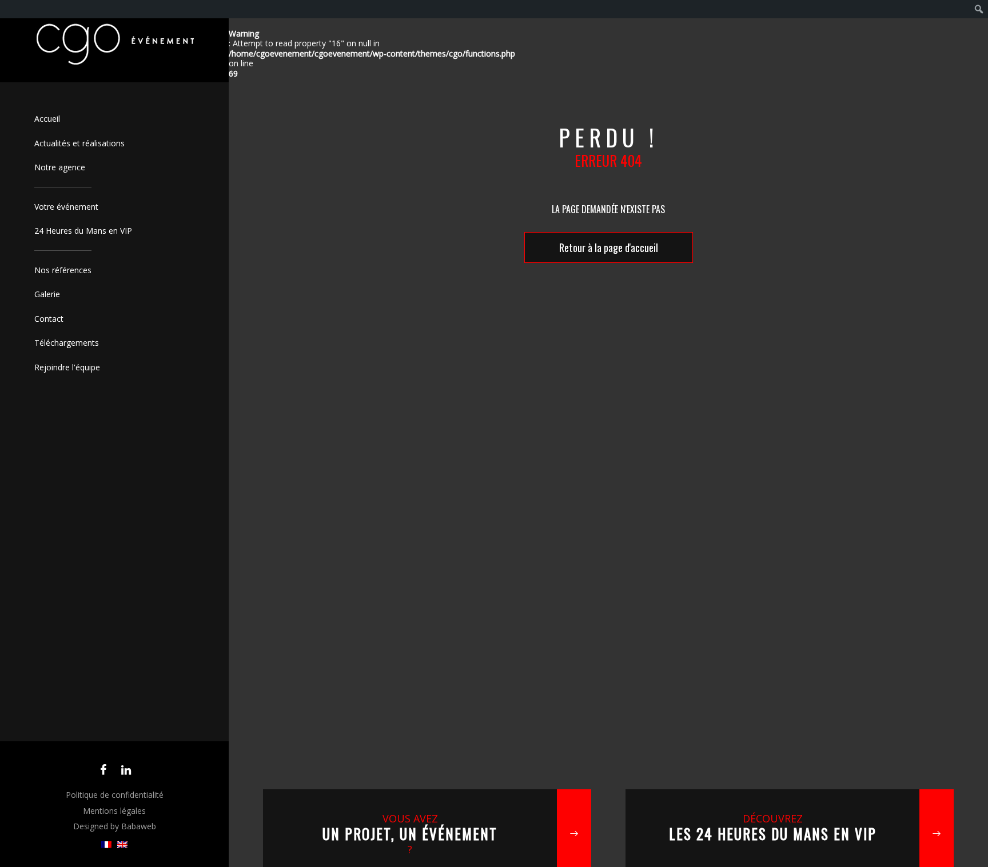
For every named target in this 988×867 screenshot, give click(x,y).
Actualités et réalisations (79, 143)
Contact (48, 318)
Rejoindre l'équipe (67, 367)
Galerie (47, 294)
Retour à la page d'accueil (608, 247)
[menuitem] (106, 845)
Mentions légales (114, 810)
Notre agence (59, 167)
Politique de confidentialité (115, 794)
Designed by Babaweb (114, 826)
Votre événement (66, 206)
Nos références (62, 270)
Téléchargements (66, 342)
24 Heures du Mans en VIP (83, 230)
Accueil (47, 118)
